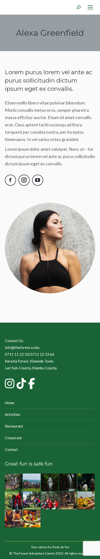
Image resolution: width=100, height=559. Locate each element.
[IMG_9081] (14, 519)
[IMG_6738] (14, 501)
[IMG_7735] (68, 501)
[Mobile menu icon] (90, 7)
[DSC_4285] (68, 483)
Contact (11, 449)
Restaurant (14, 426)
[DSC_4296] (50, 483)
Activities (12, 414)
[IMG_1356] (50, 501)
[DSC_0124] (86, 483)
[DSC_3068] (86, 501)
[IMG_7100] (32, 519)
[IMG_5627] (32, 501)
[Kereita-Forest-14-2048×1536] (14, 483)
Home (9, 403)
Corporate (13, 438)
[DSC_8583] (32, 483)
